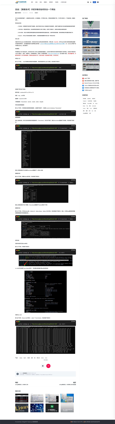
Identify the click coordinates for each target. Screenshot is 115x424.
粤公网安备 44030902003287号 (92, 421)
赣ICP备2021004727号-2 (78, 421)
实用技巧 (51, 2)
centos (42, 357)
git (93, 103)
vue (92, 110)
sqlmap (21, 357)
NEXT (74, 382)
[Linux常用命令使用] (21, 408)
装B (34, 357)
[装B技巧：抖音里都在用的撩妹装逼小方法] (67, 398)
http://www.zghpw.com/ (53, 53)
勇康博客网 (19, 12)
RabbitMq (89, 98)
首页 (32, 2)
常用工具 (38, 357)
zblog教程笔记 (85, 113)
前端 (36, 2)
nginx (96, 103)
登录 (94, 2)
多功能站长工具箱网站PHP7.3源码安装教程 (92, 88)
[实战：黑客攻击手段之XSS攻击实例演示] (67, 408)
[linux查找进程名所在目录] (21, 398)
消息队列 (93, 98)
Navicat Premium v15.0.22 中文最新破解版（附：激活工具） (92, 83)
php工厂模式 (87, 78)
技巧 (89, 110)
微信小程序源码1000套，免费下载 (92, 80)
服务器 (29, 357)
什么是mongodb (88, 90)
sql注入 (25, 357)
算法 (87, 108)
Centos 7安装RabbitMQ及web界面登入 (92, 85)
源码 (83, 110)
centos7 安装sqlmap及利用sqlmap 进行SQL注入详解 (52, 43)
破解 (32, 357)
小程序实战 (95, 108)
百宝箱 (56, 2)
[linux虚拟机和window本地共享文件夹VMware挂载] (52, 398)
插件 (90, 113)
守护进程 (84, 98)
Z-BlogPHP (24, 421)
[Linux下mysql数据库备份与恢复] (36, 408)
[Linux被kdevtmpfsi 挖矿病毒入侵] (36, 398)
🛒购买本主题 (63, 2)
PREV (16, 382)
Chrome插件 (89, 103)
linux (46, 357)
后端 (41, 2)
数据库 (45, 2)
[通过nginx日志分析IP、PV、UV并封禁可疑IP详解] (52, 408)
